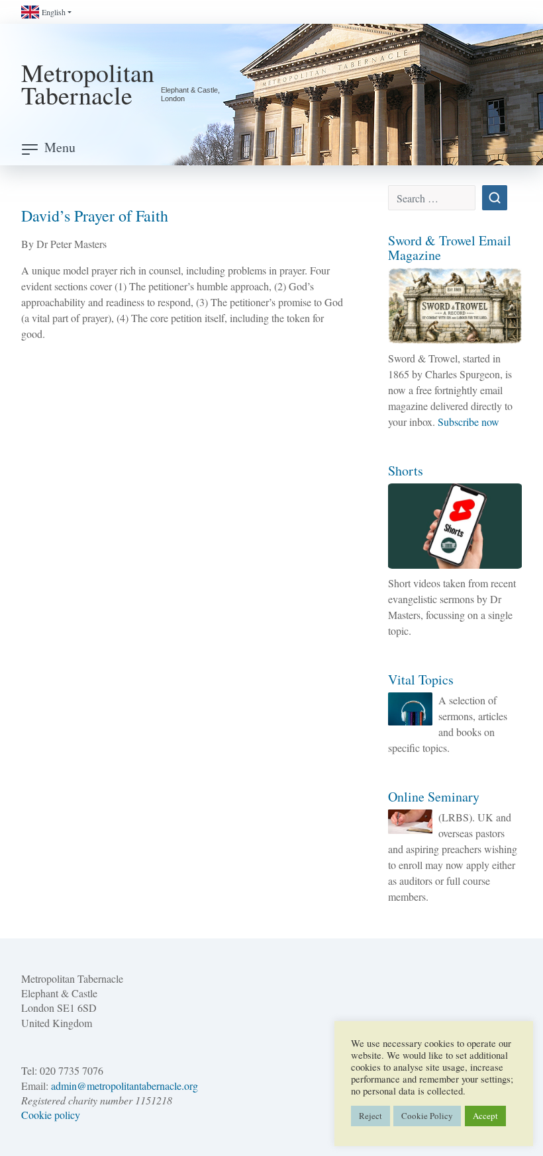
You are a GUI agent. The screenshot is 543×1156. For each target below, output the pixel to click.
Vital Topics (421, 679)
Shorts (405, 470)
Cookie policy (50, 1115)
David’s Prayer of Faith (94, 215)
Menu (59, 147)
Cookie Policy (427, 1116)
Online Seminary (433, 796)
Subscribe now (468, 422)
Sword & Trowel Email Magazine (449, 247)
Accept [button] (485, 1116)
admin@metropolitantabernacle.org (124, 1086)
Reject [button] (370, 1116)
